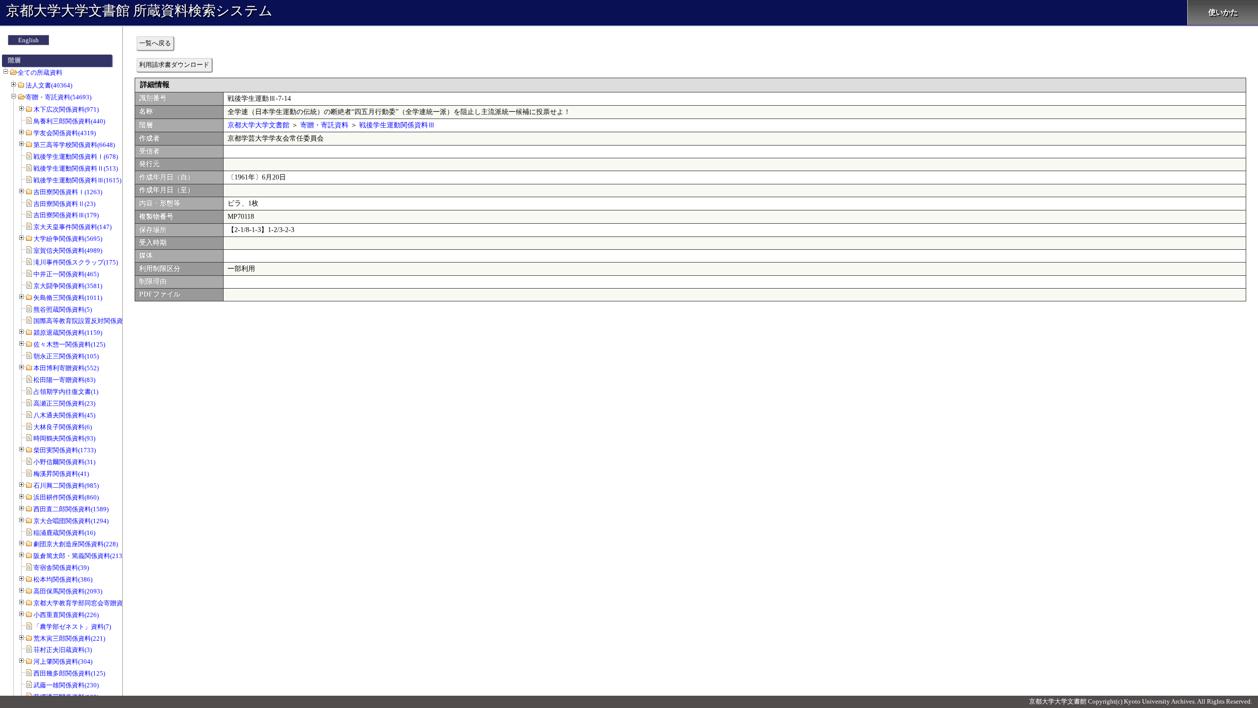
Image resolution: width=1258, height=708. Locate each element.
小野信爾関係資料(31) (64, 462)
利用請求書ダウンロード (174, 64)
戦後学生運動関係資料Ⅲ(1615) (77, 180)
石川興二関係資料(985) (66, 485)
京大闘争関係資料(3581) (67, 286)
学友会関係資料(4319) (64, 133)
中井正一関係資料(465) (66, 274)
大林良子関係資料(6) (62, 427)
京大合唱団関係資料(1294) (71, 521)
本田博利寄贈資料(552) (66, 368)
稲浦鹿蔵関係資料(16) (64, 532)
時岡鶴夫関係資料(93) (64, 438)
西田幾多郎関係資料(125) (69, 673)
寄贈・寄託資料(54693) (58, 97)
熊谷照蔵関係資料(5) (62, 309)
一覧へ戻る (155, 43)
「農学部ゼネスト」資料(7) (72, 626)
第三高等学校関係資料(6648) (74, 144)
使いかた (1223, 12)
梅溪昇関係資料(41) (61, 473)
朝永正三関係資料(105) (66, 356)
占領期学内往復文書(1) (65, 391)
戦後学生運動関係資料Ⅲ (397, 125)
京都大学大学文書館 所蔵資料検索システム (139, 10)
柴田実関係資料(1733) (64, 450)
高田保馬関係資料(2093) (67, 591)
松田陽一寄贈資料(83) (64, 380)
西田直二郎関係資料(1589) (71, 509)
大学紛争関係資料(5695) (67, 238)
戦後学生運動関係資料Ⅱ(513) (75, 168)
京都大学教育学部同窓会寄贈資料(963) (88, 603)
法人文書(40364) (49, 85)
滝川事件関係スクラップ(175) (75, 262)
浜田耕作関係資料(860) (66, 497)
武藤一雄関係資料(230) (66, 685)
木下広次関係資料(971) (66, 109)
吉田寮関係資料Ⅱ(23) (64, 203)
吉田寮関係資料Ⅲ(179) (66, 215)
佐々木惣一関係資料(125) (69, 344)
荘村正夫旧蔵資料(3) (62, 649)
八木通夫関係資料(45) (64, 415)
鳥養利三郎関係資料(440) (69, 121)
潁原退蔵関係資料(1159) (67, 332)
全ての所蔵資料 (40, 72)
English (28, 40)
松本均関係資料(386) (62, 579)
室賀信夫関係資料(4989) (67, 250)
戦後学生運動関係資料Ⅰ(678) (75, 156)
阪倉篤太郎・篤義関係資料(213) (78, 556)
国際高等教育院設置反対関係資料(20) (86, 320)
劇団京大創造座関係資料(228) (75, 544)
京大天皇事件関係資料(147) (72, 227)
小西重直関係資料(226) (66, 615)
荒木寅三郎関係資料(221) (69, 638)
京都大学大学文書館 (258, 125)
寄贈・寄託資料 (324, 125)
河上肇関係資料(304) (62, 661)
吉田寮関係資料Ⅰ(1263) (67, 192)
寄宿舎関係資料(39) (61, 567)
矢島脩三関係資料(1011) (67, 297)
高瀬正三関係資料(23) (64, 403)
